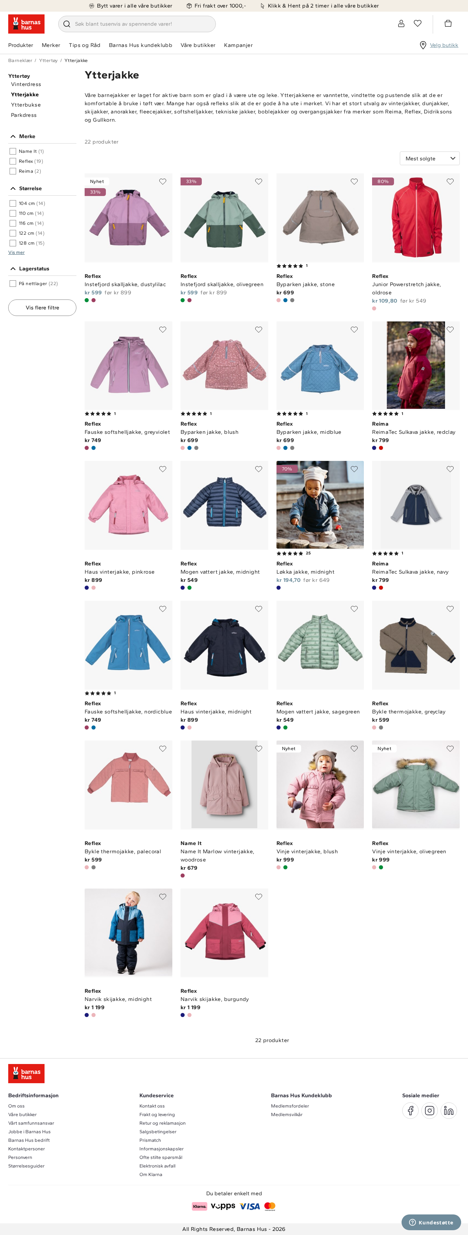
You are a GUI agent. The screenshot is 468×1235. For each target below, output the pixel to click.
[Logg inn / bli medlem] (401, 23)
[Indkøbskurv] (449, 24)
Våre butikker (198, 45)
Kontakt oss (152, 1106)
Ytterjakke (25, 94)
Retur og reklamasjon (162, 1123)
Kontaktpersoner (26, 1149)
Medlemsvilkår (287, 1114)
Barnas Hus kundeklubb (140, 45)
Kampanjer (238, 45)
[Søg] (67, 24)
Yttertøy (48, 60)
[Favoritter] (417, 23)
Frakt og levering (157, 1114)
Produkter (20, 45)
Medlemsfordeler (290, 1106)
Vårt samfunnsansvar (31, 1123)
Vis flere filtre (42, 307)
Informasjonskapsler (161, 1149)
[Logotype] (26, 24)
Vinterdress (26, 84)
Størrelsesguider (26, 1166)
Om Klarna (150, 1174)
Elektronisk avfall (157, 1166)
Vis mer (16, 252)
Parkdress (24, 115)
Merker (51, 45)
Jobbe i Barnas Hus (29, 1132)
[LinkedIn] (449, 1110)
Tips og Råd (84, 45)
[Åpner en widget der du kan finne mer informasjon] (431, 1223)
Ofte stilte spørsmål (160, 1157)
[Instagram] (429, 1110)
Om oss (16, 1106)
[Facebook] (410, 1110)
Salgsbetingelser (157, 1132)
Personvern (20, 1157)
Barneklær (20, 60)
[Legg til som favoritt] (163, 181)
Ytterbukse (26, 104)
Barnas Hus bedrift (29, 1140)
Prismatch (150, 1140)
